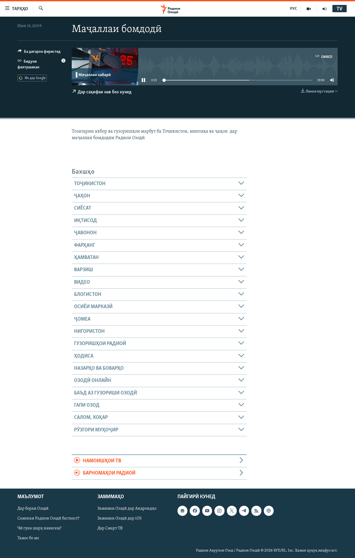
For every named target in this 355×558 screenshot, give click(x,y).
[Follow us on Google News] (182, 511)
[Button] (39, 53)
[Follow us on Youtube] (207, 511)
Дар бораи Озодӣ (33, 509)
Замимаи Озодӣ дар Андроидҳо (126, 509)
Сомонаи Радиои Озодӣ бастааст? (48, 518)
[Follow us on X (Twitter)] (232, 511)
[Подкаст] (269, 511)
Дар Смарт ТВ (109, 528)
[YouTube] (309, 9)
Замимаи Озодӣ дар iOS (119, 518)
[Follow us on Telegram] (244, 511)
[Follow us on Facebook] (195, 511)
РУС (293, 9)
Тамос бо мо (28, 538)
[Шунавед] (324, 9)
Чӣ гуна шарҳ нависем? (39, 528)
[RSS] (256, 511)
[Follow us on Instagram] (219, 511)
